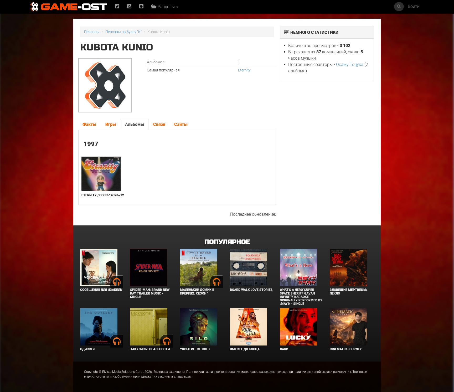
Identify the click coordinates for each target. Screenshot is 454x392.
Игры (110, 124)
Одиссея (87, 349)
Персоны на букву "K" (123, 32)
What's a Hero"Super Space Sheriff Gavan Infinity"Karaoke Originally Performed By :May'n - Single (301, 297)
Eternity (244, 70)
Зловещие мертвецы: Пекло (348, 291)
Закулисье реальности (150, 349)
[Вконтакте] (141, 6)
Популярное (227, 242)
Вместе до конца (245, 349)
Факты (89, 124)
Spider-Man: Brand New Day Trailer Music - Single (149, 293)
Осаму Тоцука (349, 64)
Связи (159, 124)
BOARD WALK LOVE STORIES (251, 290)
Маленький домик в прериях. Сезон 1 (197, 291)
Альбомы (134, 124)
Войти (414, 6)
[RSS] (129, 6)
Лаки (284, 349)
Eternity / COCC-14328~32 (102, 195)
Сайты (181, 124)
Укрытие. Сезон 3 (195, 349)
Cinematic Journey (346, 349)
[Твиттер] (117, 6)
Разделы (166, 6)
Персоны (92, 32)
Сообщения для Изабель (101, 290)
